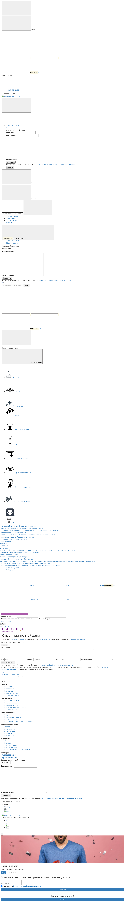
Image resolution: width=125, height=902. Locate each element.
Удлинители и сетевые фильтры (34, 565)
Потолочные (9, 689)
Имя (2, 659)
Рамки (27, 563)
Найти (26, 285)
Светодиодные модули (29, 561)
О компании (10, 218)
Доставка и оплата (13, 220)
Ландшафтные (12, 557)
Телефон (29, 659)
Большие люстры (11, 693)
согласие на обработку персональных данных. (57, 164)
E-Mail (57, 659)
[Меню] (16, 8)
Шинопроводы (18, 550)
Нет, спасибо (12, 873)
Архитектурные (24, 557)
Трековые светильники (66, 550)
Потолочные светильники (29, 530)
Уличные (7, 727)
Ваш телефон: (11, 135)
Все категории (36, 363)
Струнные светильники (34, 550)
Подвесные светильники (14, 701)
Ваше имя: (10, 132)
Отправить (10, 162)
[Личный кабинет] (16, 300)
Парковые (8, 733)
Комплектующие (49, 550)
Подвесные (13, 526)
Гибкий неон (91, 561)
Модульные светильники (29, 552)
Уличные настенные (15, 559)
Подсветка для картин (25, 537)
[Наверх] (14, 614)
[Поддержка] (16, 105)
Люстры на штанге (20, 528)
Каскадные (23, 526)
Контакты (9, 223)
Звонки (21, 563)
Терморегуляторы (54, 565)
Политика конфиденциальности (17, 750)
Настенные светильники (49, 530)
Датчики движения (13, 565)
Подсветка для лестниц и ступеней (18, 721)
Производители (12, 216)
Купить (4, 645)
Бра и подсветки (10, 719)
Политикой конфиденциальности (27, 886)
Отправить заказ (7, 662)
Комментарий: (11, 159)
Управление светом (35, 528)
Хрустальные (33, 526)
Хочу (3, 873)
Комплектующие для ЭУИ (40, 563)
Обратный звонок (12, 128)
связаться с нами (17, 639)
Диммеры (14, 563)
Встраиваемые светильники (30, 535)
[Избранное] (45, 314)
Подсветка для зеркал (13, 717)
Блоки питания (79, 561)
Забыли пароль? (7, 621)
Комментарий (86, 659)
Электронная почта (9, 619)
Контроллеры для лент (47, 561)
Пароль (42, 619)
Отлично (62, 900)
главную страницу (78, 639)
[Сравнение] (16, 314)
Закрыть (9, 167)
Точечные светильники (51, 535)
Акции (10, 570)
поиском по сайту (45, 639)
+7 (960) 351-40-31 (12, 90)
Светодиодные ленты (64, 561)
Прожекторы (28, 559)
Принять (4, 672)
